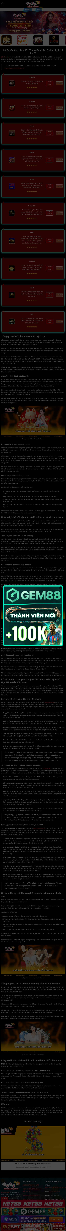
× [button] (60, 588)
